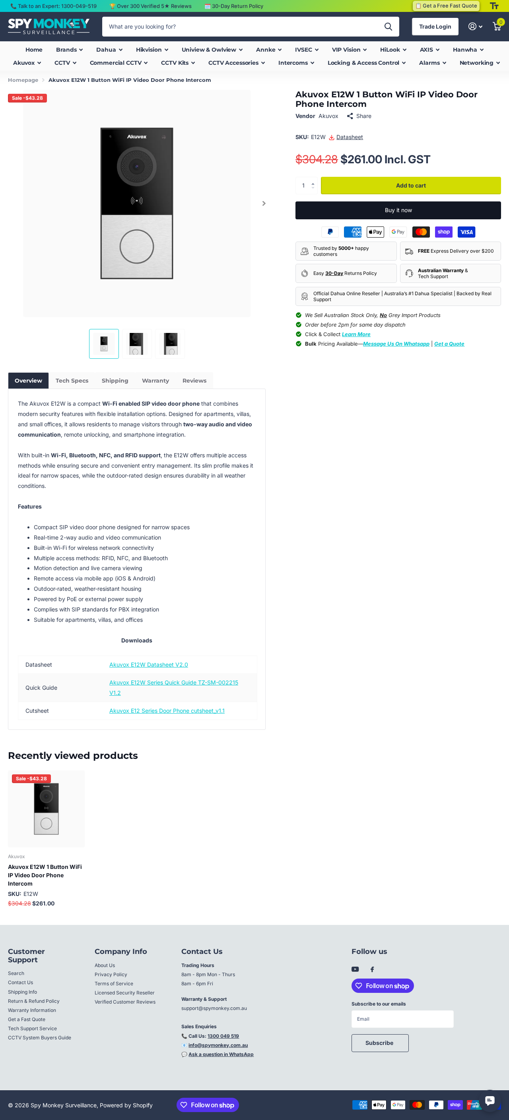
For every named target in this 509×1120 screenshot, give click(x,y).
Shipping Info (22, 992)
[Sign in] (475, 26)
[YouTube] (355, 969)
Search (16, 973)
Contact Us (20, 982)
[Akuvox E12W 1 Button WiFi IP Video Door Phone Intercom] (46, 808)
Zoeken (388, 27)
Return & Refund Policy (34, 1001)
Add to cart (411, 185)
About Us (105, 965)
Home (34, 49)
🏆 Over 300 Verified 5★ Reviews (150, 6)
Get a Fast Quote (26, 1019)
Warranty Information (32, 1010)
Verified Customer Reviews (125, 1002)
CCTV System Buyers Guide (39, 1038)
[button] (264, 203)
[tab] (28, 380)
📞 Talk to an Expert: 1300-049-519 (53, 6)
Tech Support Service (32, 1028)
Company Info (121, 951)
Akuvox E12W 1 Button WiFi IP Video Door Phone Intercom (45, 875)
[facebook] (372, 970)
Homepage (23, 80)
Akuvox (328, 115)
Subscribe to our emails (379, 1004)
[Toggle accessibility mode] (494, 6)
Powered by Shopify (126, 1105)
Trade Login (435, 26)
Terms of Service (114, 984)
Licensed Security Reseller (125, 993)
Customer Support (26, 955)
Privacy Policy (111, 974)
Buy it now (398, 210)
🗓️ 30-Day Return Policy (233, 6)
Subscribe (379, 1042)
